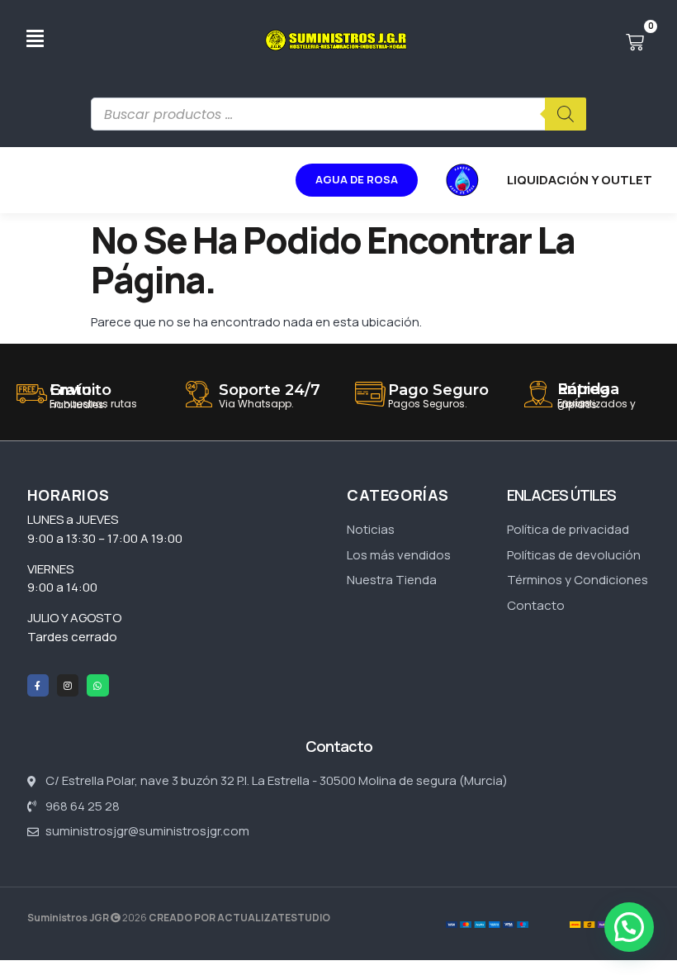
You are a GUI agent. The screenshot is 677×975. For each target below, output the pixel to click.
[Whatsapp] (97, 685)
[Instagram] (67, 685)
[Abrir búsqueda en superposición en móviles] (338, 114)
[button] (629, 927)
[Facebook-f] (38, 685)
